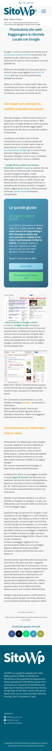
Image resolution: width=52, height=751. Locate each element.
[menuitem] (35, 11)
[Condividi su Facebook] (11, 633)
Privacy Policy (39, 746)
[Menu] (43, 11)
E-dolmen (13, 746)
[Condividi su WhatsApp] (26, 633)
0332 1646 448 (28, 3)
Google (26, 167)
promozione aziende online (17, 54)
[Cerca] (35, 11)
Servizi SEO (26, 266)
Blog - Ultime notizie (13, 19)
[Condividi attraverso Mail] (40, 633)
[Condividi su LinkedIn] (33, 633)
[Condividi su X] (19, 633)
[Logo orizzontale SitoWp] (21, 11)
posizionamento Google (15, 150)
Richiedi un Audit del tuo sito (26, 276)
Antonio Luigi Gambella (27, 612)
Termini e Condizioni (25, 746)
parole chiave (20, 191)
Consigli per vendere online (19, 617)
